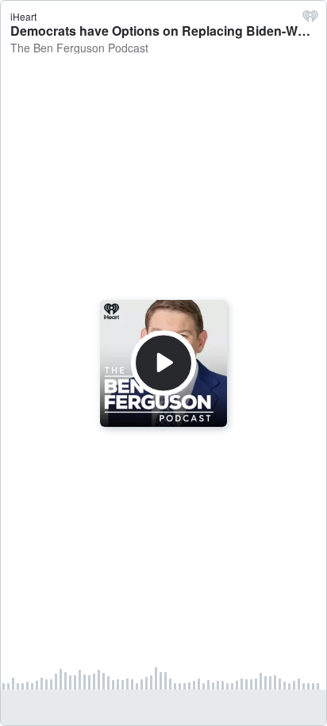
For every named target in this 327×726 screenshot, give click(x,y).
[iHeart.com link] (310, 19)
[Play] (163, 362)
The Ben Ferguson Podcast (79, 47)
